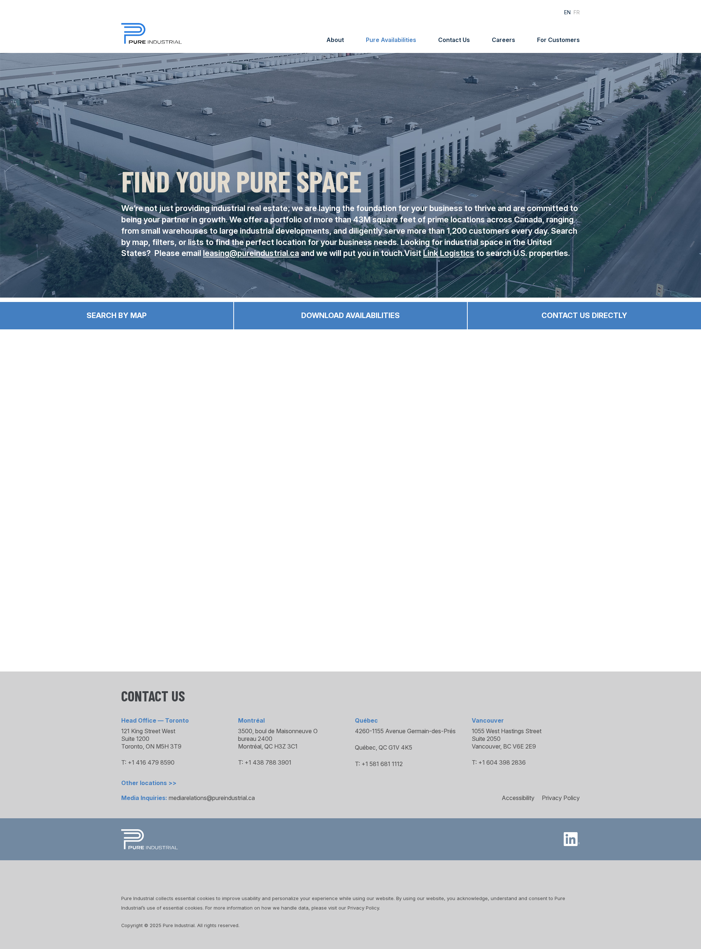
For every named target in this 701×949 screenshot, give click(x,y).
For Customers (558, 39)
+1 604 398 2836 (502, 762)
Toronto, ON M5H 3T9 (151, 746)
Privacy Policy (561, 797)
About (335, 39)
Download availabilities (350, 315)
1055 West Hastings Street (506, 731)
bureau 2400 (255, 738)
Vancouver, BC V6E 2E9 (504, 746)
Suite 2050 (486, 738)
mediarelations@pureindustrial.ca (212, 797)
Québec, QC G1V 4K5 (383, 747)
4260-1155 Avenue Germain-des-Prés (405, 731)
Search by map (117, 315)
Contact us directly (584, 315)
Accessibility (518, 797)
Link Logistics (448, 253)
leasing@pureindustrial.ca (251, 253)
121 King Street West (148, 731)
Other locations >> (148, 783)
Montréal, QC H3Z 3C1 (268, 746)
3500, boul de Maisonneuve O (278, 731)
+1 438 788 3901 (268, 762)
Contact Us (454, 39)
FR (577, 12)
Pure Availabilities (391, 39)
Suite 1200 (135, 738)
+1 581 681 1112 (382, 764)
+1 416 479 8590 (151, 762)
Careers (503, 39)
